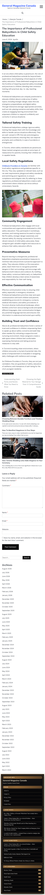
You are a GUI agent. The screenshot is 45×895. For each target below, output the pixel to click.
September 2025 (8, 610)
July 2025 (5, 618)
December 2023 (8, 690)
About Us (6, 790)
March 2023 (6, 724)
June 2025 (6, 622)
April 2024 (6, 675)
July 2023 (5, 709)
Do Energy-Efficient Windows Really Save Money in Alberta (19, 861)
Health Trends (7, 877)
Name (5, 512)
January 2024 (7, 686)
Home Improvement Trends (10, 873)
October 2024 (7, 652)
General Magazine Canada (19, 5)
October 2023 (7, 698)
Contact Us (6, 794)
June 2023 (6, 713)
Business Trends (8, 870)
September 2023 (8, 702)
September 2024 (8, 656)
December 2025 (8, 599)
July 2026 (5, 572)
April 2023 (6, 721)
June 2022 (6, 759)
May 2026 (5, 580)
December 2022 (8, 736)
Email (5, 521)
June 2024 (6, 667)
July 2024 (5, 664)
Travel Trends (7, 890)
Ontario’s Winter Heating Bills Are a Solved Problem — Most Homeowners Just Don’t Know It (19, 819)
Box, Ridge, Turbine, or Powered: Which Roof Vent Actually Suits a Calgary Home (21, 814)
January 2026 (7, 595)
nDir (16, 39)
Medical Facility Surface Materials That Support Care (17, 854)
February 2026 (7, 591)
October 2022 (7, 743)
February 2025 (7, 637)
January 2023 (7, 732)
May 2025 (5, 626)
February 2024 (7, 683)
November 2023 (8, 694)
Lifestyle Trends (8, 373)
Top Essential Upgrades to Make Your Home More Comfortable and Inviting (21, 849)
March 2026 (6, 588)
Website (5, 529)
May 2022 (5, 762)
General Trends (7, 883)
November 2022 (8, 740)
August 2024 (7, 660)
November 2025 (8, 603)
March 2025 (6, 633)
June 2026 (6, 576)
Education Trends (8, 887)
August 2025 (7, 614)
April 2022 (6, 766)
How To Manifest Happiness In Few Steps (18, 430)
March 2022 (6, 770)
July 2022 (5, 755)
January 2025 (7, 641)
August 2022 (7, 751)
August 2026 (7, 569)
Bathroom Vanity (8, 857)
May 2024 (5, 671)
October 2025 (7, 607)
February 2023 (7, 728)
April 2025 (6, 629)
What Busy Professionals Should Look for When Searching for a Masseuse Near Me (20, 824)
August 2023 (7, 705)
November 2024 (8, 648)
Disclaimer (6, 801)
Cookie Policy (7, 804)
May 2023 (5, 717)
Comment (6, 485)
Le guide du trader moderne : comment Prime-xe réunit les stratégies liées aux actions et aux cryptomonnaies (22, 834)
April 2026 (6, 584)
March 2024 (6, 679)
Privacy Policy (7, 797)
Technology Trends (8, 880)
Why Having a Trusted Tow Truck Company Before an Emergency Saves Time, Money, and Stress (22, 829)
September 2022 (8, 747)
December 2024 (8, 645)
